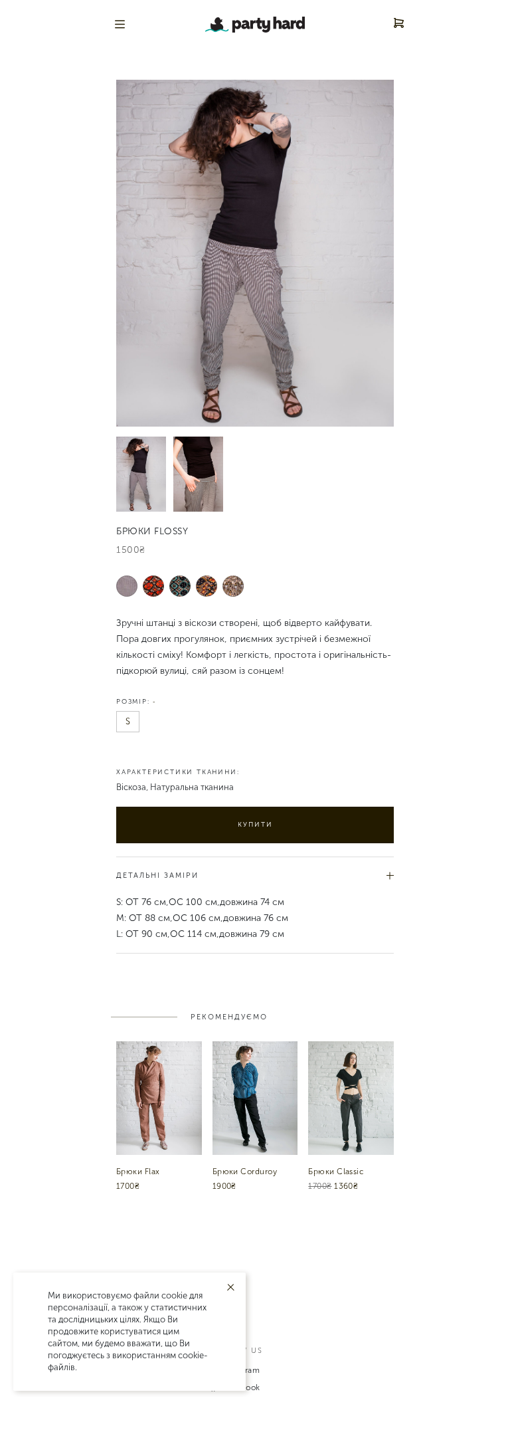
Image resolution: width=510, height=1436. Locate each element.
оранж (207, 586)
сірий (127, 586)
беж (233, 586)
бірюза (180, 586)
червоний (153, 586)
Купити (255, 825)
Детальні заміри (157, 875)
